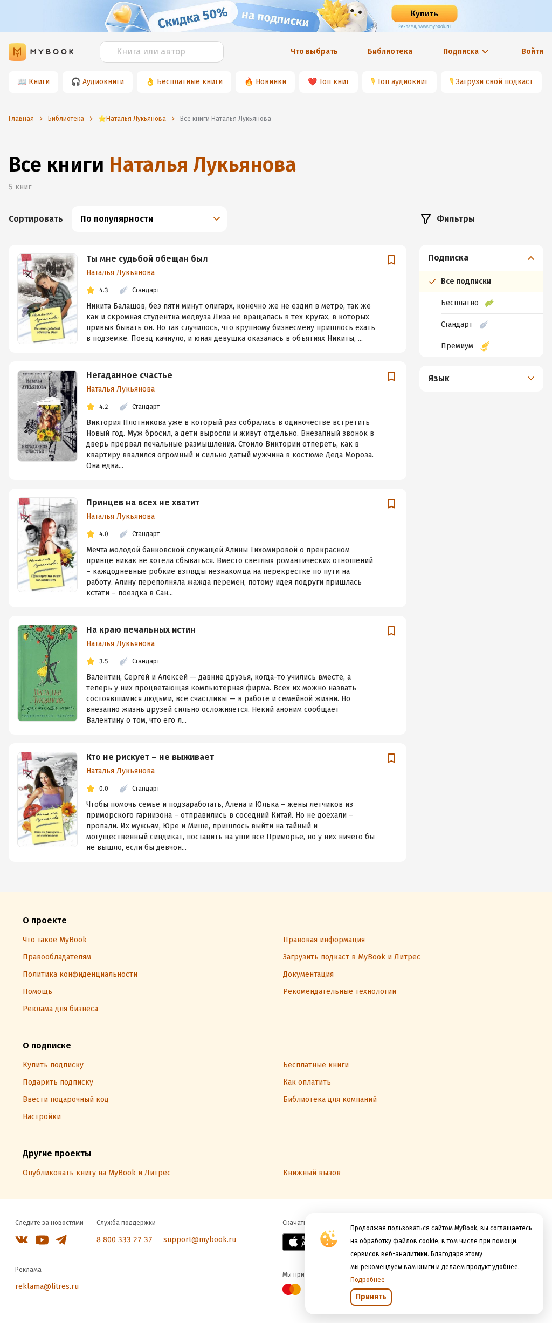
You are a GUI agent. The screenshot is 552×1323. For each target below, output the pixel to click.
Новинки (271, 81)
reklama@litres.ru (47, 1286)
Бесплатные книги (190, 81)
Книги (39, 81)
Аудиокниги (103, 81)
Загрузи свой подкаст (494, 81)
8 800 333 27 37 (124, 1239)
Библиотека (390, 51)
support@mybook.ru (199, 1239)
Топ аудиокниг (402, 81)
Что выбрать (314, 51)
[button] (481, 258)
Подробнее (367, 1280)
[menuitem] (481, 301)
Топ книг (334, 81)
